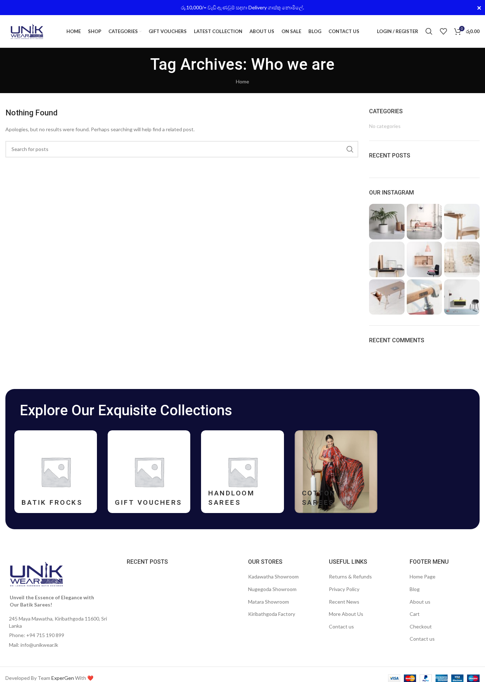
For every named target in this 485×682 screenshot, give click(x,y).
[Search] (429, 31)
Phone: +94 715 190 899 (36, 635)
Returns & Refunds (350, 576)
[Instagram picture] (387, 221)
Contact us (341, 626)
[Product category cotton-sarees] (336, 471)
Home (242, 81)
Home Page (422, 576)
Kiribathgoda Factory (271, 614)
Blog (415, 589)
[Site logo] (26, 31)
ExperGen (62, 678)
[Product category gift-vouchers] (149, 471)
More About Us (346, 614)
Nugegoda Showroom (272, 589)
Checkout (421, 626)
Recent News (344, 602)
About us (420, 602)
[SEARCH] (350, 149)
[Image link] (36, 574)
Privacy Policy (344, 589)
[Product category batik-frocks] (55, 471)
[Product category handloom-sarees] (242, 471)
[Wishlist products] (443, 31)
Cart (415, 614)
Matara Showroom (268, 602)
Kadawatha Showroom (273, 576)
